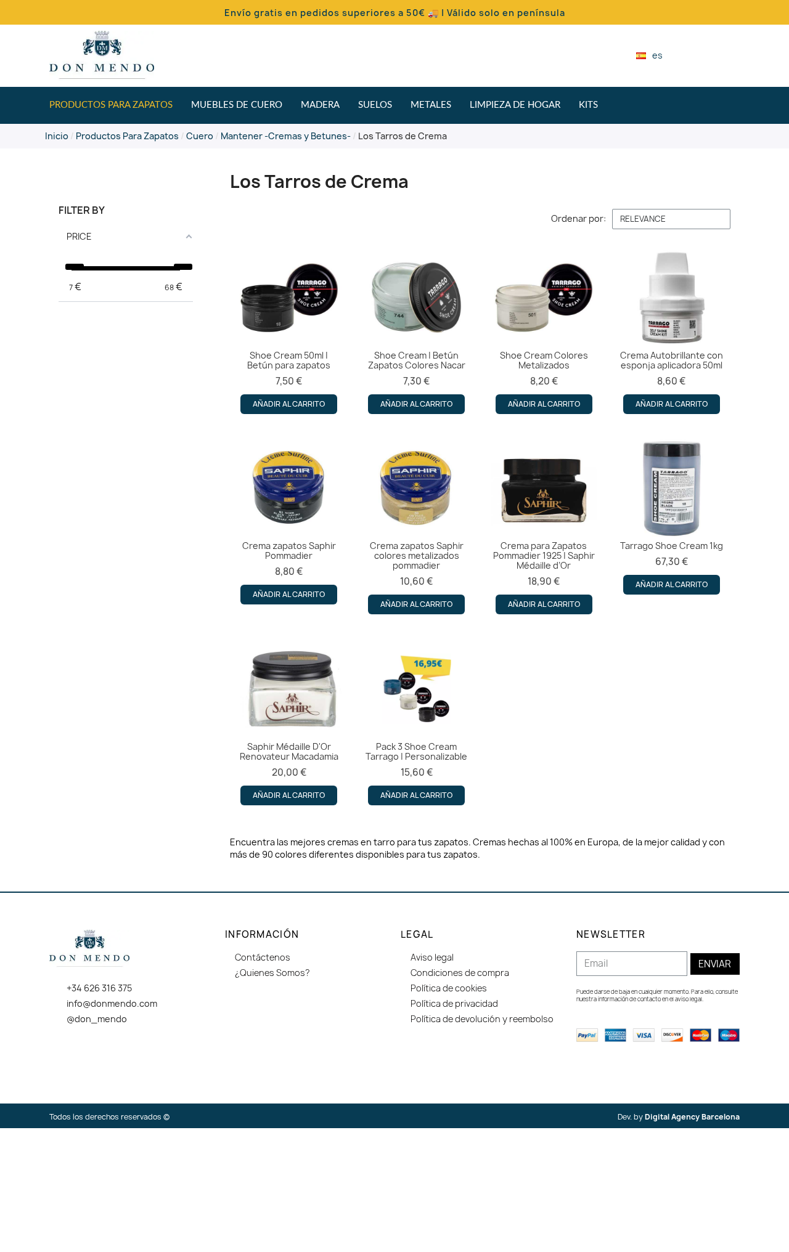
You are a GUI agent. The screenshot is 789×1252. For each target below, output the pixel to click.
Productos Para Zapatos (127, 136)
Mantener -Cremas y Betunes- (286, 136)
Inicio (56, 136)
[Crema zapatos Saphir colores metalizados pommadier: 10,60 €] (417, 525)
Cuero (199, 136)
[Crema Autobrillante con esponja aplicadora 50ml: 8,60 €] (671, 329)
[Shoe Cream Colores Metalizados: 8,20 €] (544, 329)
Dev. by (679, 1117)
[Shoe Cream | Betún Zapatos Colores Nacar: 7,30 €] (417, 329)
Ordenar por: (578, 218)
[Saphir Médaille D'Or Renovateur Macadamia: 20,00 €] (289, 720)
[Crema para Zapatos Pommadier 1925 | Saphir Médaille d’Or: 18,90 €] (544, 525)
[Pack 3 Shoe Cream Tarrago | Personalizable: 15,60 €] (417, 720)
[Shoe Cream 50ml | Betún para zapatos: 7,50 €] (289, 329)
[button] (693, 56)
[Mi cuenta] (714, 55)
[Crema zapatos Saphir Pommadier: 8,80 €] (289, 520)
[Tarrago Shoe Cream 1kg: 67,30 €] (671, 515)
